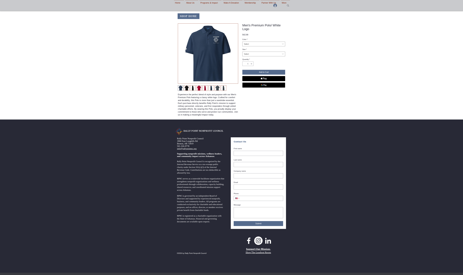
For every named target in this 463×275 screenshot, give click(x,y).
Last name (238, 160)
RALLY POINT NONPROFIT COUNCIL (203, 131)
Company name (240, 171)
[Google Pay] (263, 85)
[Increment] (251, 64)
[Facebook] (249, 240)
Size (244, 49)
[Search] (288, 5)
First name (238, 148)
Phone (236, 193)
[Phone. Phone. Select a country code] (237, 198)
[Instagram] (258, 240)
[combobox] (263, 44)
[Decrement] (244, 64)
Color (245, 39)
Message (237, 205)
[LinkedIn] (268, 240)
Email (236, 182)
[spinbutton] (248, 64)
